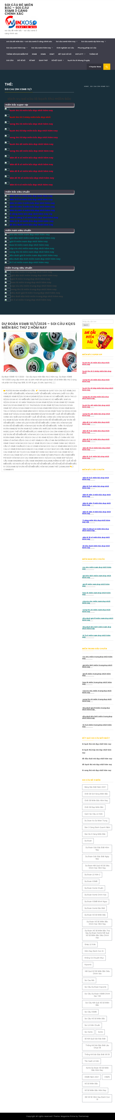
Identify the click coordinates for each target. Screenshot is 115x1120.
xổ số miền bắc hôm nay (95, 1090)
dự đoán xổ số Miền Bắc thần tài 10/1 (51, 425)
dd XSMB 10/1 (14, 396)
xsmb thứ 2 (54, 466)
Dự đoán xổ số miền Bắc (51, 420)
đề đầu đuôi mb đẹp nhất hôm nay (97, 759)
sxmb (50, 460)
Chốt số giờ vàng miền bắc (96, 794)
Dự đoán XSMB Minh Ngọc (96, 901)
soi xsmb (89, 1032)
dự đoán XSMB (91, 881)
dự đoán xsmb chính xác (95, 895)
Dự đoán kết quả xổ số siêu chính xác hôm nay (42, 417)
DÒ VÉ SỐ (21, 60)
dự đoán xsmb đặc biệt (95, 908)
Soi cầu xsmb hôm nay (65, 41)
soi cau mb (89, 980)
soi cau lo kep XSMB (30, 440)
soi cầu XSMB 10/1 (65, 449)
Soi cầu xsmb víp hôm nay (92, 41)
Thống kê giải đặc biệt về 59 (97, 1054)
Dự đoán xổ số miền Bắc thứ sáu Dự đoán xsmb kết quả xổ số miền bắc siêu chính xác (97, 934)
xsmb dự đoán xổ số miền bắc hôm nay (29, 466)
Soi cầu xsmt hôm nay (15, 48)
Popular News (95, 67)
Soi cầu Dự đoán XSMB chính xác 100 (97, 995)
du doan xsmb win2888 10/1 (29, 414)
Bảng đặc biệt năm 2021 (95, 787)
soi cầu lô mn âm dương (53, 440)
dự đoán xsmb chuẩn (94, 888)
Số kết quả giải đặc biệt (95, 1039)
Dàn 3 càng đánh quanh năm (97, 827)
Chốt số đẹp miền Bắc (94, 807)
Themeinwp (84, 1116)
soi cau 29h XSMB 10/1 (56, 431)
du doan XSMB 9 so (24, 408)
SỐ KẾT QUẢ (57, 60)
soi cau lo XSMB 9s (33, 443)
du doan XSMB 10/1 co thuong (23, 405)
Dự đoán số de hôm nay (27, 420)
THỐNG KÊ (93, 54)
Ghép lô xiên (90, 944)
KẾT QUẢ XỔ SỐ (64, 54)
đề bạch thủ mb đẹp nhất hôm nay (97, 764)
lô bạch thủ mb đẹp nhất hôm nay (96, 744)
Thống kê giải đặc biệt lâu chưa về (97, 1046)
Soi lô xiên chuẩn (92, 1025)
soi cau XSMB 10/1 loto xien (19, 455)
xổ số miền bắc (91, 1084)
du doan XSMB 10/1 (41, 402)
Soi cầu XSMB (91, 1012)
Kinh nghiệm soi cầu (65, 48)
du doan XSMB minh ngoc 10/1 (28, 411)
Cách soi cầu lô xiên (94, 814)
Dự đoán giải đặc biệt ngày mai (97, 857)
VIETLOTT (79, 54)
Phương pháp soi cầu (87, 48)
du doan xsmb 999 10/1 (44, 408)
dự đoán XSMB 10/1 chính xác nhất (31, 428)
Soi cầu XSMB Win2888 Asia (34, 460)
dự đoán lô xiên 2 (92, 875)
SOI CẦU (9, 60)
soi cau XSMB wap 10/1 (59, 458)
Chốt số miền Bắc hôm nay (47, 393)
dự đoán (88, 841)
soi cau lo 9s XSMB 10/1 (39, 437)
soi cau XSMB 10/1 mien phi (45, 455)
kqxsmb (88, 965)
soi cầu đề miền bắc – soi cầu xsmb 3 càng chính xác (19, 9)
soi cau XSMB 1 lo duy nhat (43, 449)
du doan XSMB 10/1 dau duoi (51, 405)
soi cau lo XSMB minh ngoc (60, 446)
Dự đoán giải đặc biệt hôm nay (97, 848)
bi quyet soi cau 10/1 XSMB (59, 390)
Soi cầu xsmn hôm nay (41, 48)
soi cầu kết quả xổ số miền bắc (97, 1004)
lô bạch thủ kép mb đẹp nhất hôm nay (96, 751)
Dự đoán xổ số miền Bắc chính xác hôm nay (47, 422)
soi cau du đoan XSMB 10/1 (49, 434)
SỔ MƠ (32, 60)
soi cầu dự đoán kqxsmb (95, 987)
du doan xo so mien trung (20, 402)
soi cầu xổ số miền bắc (95, 1019)
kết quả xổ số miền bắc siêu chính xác (97, 972)
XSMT (52, 54)
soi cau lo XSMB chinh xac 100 (57, 443)
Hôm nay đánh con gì (94, 951)
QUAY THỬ (43, 60)
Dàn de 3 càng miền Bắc (95, 834)
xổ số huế (57, 463)
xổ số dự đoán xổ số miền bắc (37, 463)
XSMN (43, 54)
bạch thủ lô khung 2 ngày (79, 60)
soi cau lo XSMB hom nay (35, 446)
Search (86, 325)
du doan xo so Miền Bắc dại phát (23, 399)
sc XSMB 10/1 (40, 431)
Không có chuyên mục (94, 958)
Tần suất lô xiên (92, 1061)
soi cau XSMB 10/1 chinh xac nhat (38, 452)
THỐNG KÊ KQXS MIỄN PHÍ (17, 54)
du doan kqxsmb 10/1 (30, 396)
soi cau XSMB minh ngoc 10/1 (34, 458)
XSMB (34, 54)
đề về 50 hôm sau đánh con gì (97, 1098)
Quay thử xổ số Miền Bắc (21, 431)
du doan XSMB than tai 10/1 (55, 411)
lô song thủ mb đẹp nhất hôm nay (96, 770)
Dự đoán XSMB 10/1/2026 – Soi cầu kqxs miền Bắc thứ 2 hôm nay (38, 325)
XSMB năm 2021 (92, 1077)
